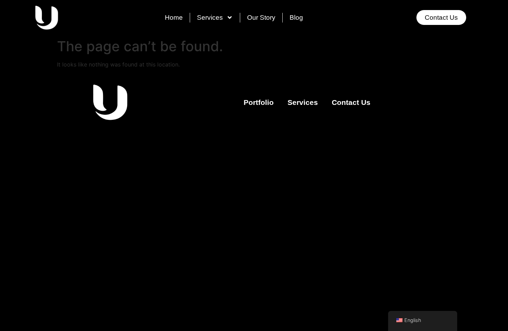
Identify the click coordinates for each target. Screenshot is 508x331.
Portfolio (259, 102)
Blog (296, 17)
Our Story (261, 17)
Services (210, 17)
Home (174, 17)
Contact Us (351, 102)
